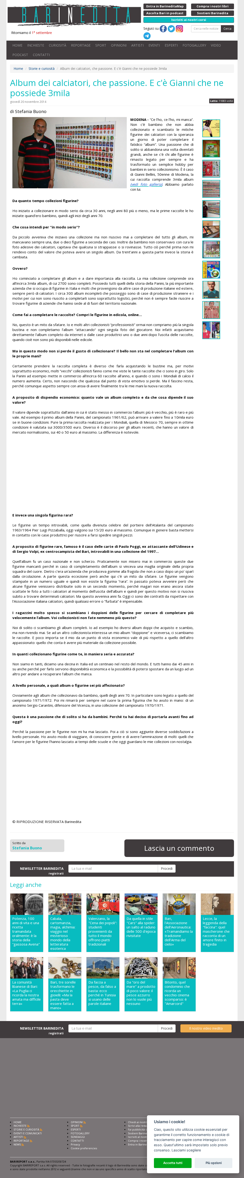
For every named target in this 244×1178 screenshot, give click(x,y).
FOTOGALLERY (194, 45)
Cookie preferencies (84, 1148)
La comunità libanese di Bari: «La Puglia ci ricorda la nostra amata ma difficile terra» (26, 993)
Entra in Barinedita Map (143, 1144)
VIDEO (216, 45)
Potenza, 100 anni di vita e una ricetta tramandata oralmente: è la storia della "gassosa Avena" (26, 931)
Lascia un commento (179, 848)
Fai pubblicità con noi (141, 1129)
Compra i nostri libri (140, 1140)
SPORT (100, 45)
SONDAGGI (78, 1137)
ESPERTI (171, 45)
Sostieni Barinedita (140, 1133)
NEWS (17, 1144)
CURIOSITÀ (57, 45)
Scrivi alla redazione (141, 1125)
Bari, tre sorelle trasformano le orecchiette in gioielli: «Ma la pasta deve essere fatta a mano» (63, 995)
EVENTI (154, 45)
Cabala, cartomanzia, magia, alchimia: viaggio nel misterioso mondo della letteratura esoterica (62, 933)
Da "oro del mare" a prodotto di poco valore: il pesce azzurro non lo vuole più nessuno (141, 993)
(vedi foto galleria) (146, 184)
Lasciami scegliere (186, 1150)
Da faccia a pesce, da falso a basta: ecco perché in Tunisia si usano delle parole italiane (102, 993)
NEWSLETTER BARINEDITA (42, 870)
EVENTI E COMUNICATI (28, 1133)
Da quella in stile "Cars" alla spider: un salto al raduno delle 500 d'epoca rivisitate (141, 927)
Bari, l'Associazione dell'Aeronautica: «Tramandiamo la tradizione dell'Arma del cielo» (179, 931)
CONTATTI (41, 54)
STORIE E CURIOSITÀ (26, 1129)
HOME (17, 45)
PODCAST (20, 54)
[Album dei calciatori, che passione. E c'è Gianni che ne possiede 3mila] (69, 152)
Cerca (227, 29)
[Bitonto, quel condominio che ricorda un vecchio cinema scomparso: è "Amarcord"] (179, 968)
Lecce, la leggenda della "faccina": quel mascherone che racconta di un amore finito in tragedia (216, 931)
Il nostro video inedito (206, 1028)
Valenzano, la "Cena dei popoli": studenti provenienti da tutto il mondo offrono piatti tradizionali (102, 931)
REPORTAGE (81, 45)
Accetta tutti (172, 1163)
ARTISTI (137, 45)
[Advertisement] (102, 474)
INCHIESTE (35, 45)
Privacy (75, 1144)
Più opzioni (214, 1163)
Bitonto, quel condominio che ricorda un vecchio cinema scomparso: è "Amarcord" (177, 993)
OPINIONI (119, 45)
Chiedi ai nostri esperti (142, 1122)
